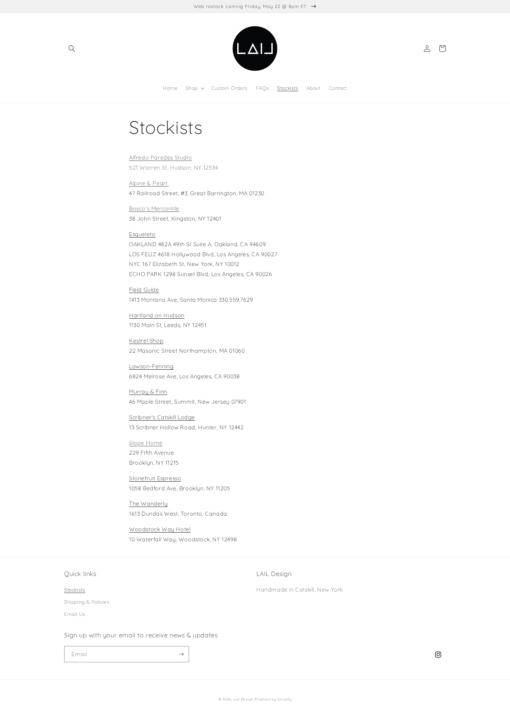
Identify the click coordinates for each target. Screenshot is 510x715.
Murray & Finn (148, 391)
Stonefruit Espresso (155, 478)
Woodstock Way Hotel (159, 529)
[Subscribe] (181, 654)
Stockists (74, 590)
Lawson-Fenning (151, 366)
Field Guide (144, 289)
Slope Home (146, 442)
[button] (71, 48)
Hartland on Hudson (157, 315)
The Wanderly (148, 503)
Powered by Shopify (273, 699)
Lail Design (243, 699)
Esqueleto (142, 234)
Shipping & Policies (86, 602)
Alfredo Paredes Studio (160, 157)
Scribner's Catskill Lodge (162, 417)
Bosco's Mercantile (154, 208)
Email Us (74, 614)
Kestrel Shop (146, 340)
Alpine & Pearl (149, 183)
